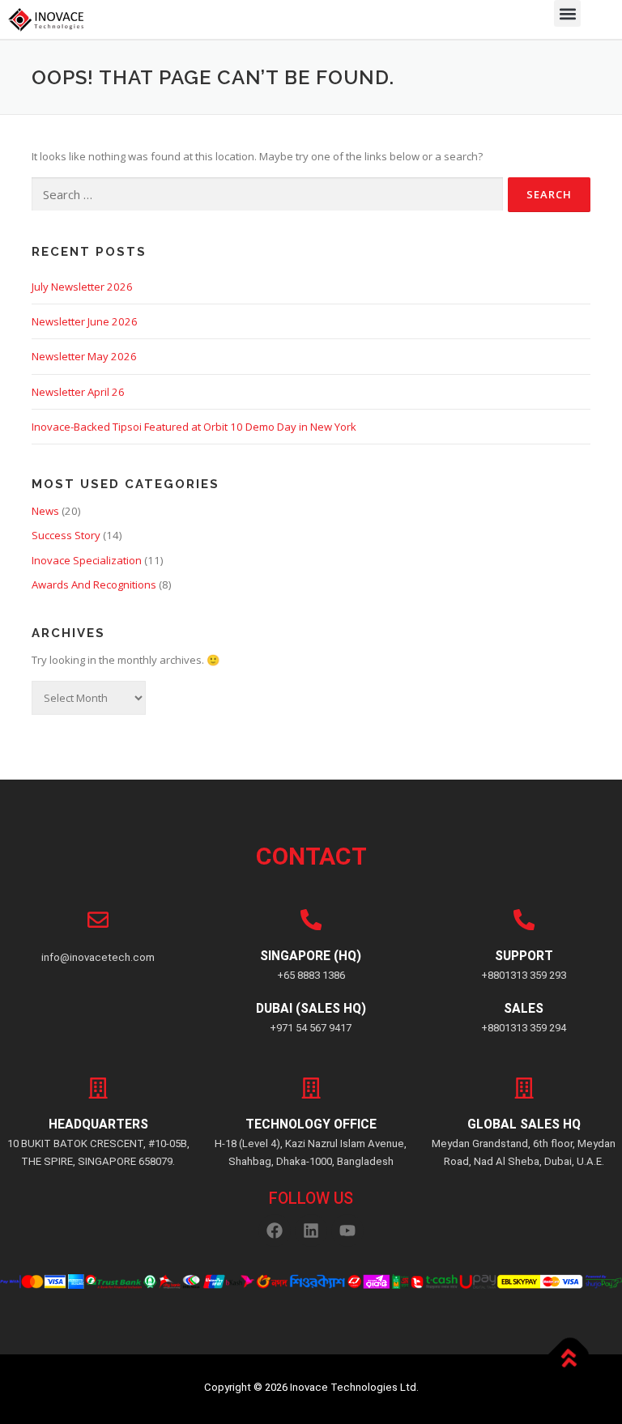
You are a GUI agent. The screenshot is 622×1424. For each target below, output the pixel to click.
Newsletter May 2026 (84, 356)
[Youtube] (347, 1230)
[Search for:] (267, 194)
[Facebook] (274, 1230)
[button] (567, 13)
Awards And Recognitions (94, 584)
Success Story (66, 535)
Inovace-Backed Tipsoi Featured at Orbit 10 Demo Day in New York (194, 426)
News (45, 511)
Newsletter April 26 (78, 392)
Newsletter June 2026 (85, 321)
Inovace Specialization (87, 560)
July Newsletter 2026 (82, 286)
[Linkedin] (311, 1230)
